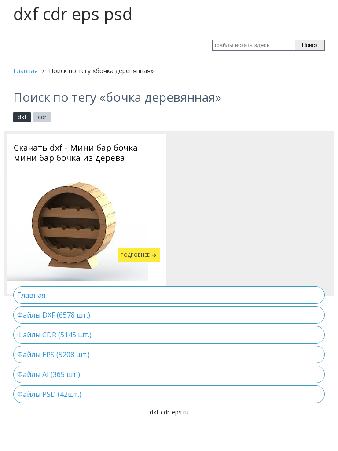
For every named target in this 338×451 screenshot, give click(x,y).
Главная (25, 71)
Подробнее (135, 254)
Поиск (310, 45)
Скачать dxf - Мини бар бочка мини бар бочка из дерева (76, 153)
